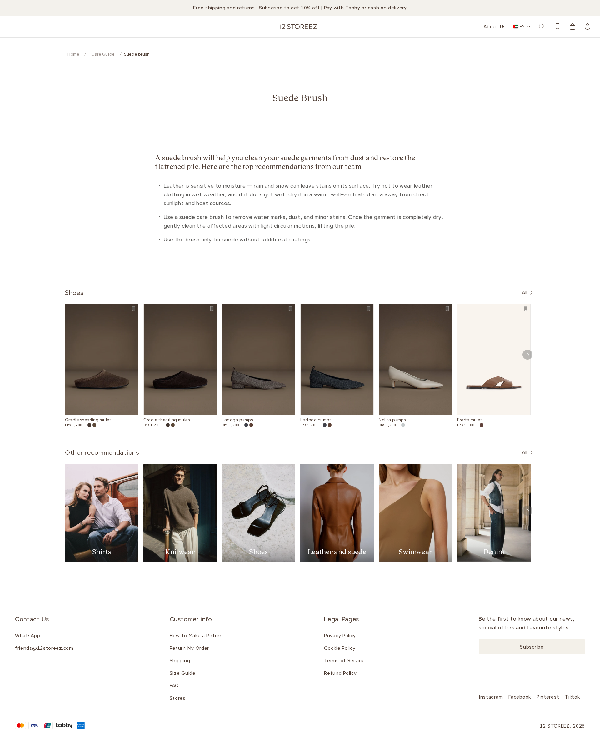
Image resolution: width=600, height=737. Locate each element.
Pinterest (548, 697)
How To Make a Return (196, 636)
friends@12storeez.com (44, 648)
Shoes (74, 293)
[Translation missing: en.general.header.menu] (10, 26)
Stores (178, 698)
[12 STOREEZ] (298, 26)
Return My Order (189, 648)
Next (527, 355)
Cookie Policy (339, 648)
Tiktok (572, 697)
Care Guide (103, 54)
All (525, 293)
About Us (494, 26)
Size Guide (183, 673)
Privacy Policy (340, 636)
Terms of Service (344, 661)
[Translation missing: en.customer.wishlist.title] (557, 26)
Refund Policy (340, 673)
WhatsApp (27, 636)
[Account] (587, 26)
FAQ (174, 686)
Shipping (180, 661)
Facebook (519, 697)
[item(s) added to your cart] (572, 26)
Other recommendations (102, 452)
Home (73, 54)
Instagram (491, 697)
